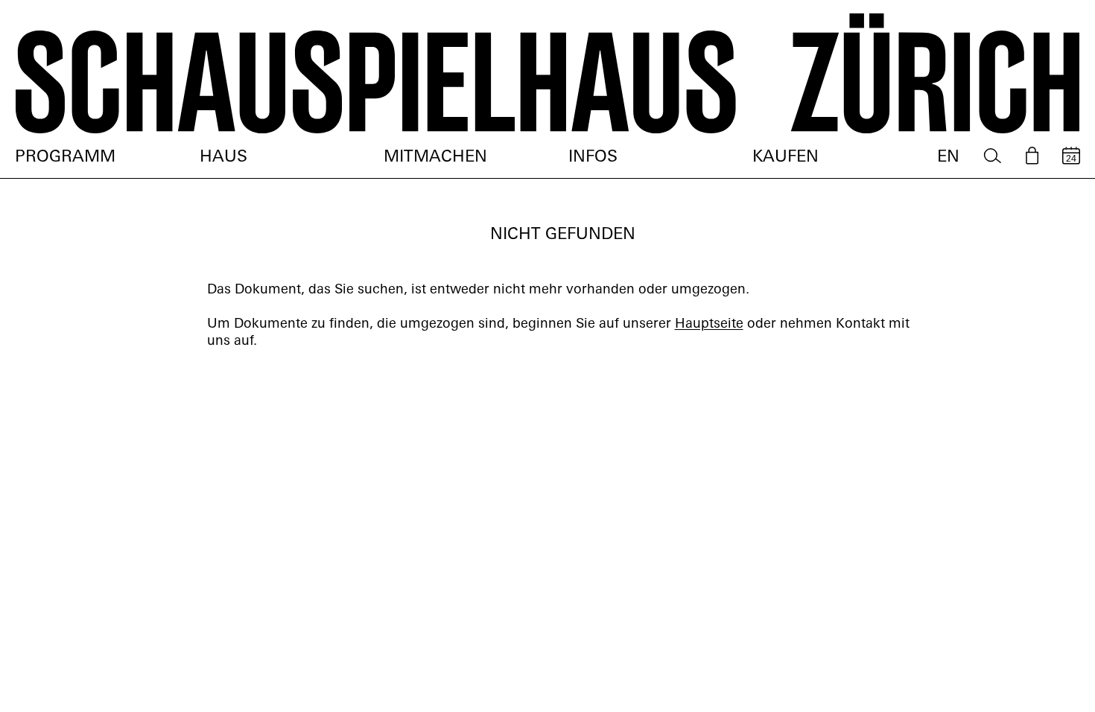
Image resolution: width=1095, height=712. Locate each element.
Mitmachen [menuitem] (435, 157)
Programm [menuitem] (65, 157)
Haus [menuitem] (223, 157)
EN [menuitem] (948, 157)
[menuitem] (992, 156)
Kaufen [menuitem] (785, 157)
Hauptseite (709, 324)
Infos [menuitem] (593, 157)
